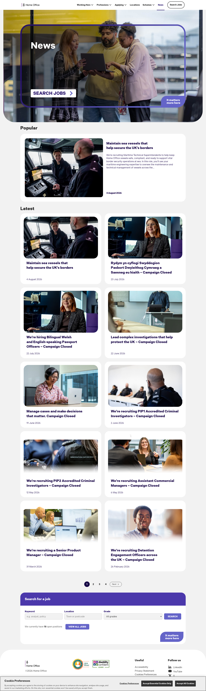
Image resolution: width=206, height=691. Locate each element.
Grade (107, 611)
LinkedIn (177, 667)
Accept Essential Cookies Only (157, 683)
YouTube (177, 671)
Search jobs (49, 93)
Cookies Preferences (146, 674)
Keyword (30, 611)
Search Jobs (176, 5)
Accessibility (141, 667)
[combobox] (83, 616)
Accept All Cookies (185, 683)
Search (173, 616)
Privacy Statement (144, 671)
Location (69, 611)
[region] (103, 683)
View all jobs (77, 626)
